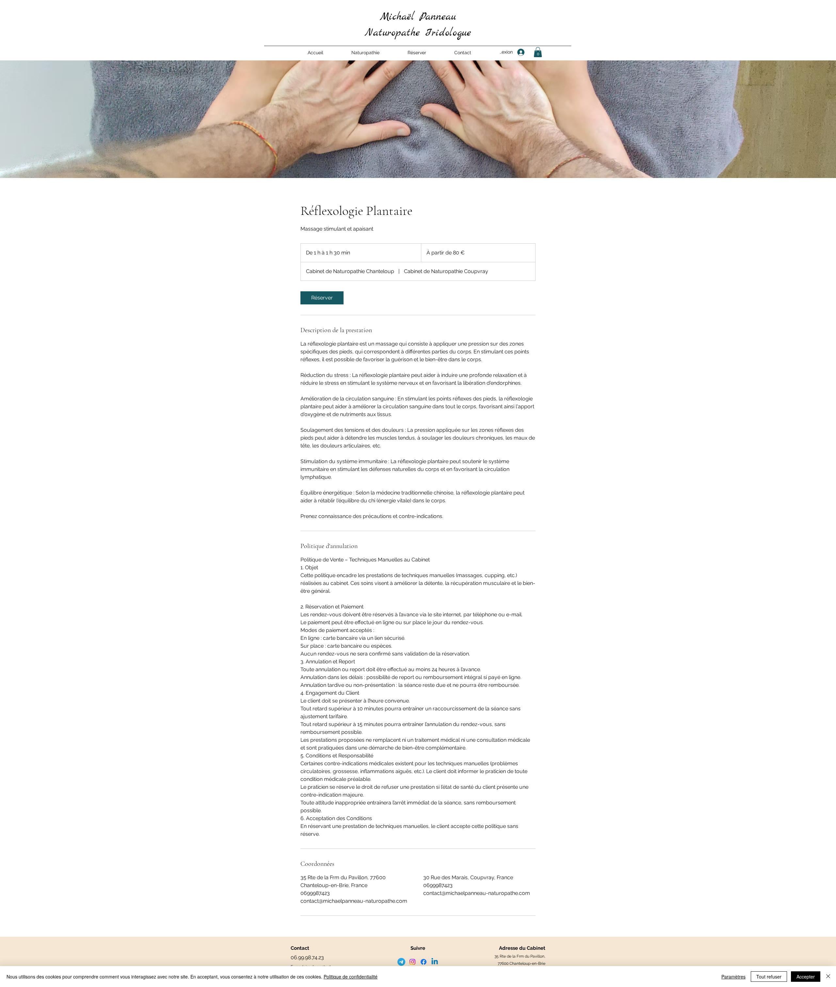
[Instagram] (412, 962)
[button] (365, 52)
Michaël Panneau (418, 17)
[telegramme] (401, 962)
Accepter (805, 976)
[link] (322, 297)
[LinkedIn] (435, 962)
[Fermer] (828, 976)
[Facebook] (423, 962)
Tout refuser (768, 976)
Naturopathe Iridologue (418, 33)
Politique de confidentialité (351, 976)
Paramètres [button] (733, 976)
